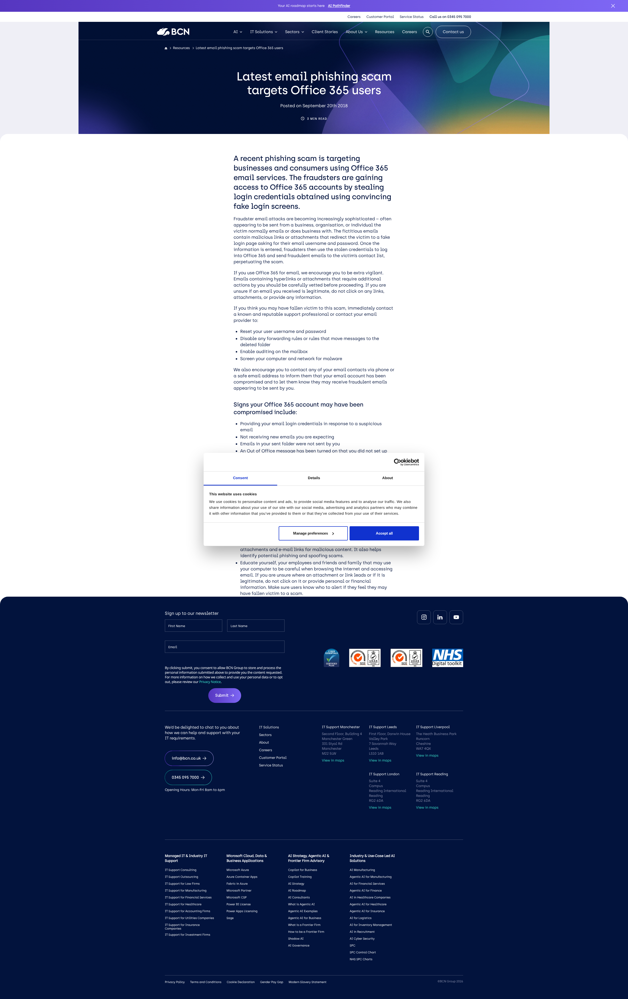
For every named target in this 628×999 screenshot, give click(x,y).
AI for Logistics (361, 918)
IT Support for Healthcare (183, 904)
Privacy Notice (210, 682)
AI (236, 31)
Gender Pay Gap (271, 982)
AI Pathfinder (339, 6)
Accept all (384, 533)
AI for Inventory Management (371, 925)
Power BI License (238, 904)
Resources (384, 31)
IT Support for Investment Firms (187, 934)
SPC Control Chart (363, 952)
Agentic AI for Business (304, 918)
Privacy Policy (175, 982)
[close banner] (613, 6)
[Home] (166, 48)
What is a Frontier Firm (304, 925)
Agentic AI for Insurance (367, 911)
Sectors (292, 31)
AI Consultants (299, 897)
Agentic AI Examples (302, 911)
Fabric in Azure (237, 883)
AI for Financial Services (367, 883)
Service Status (412, 17)
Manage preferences (310, 533)
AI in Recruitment (362, 931)
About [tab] (387, 478)
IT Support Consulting (180, 870)
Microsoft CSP (236, 897)
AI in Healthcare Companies (370, 897)
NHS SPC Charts (361, 959)
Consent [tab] (240, 478)
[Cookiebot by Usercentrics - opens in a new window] (397, 462)
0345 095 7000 (185, 777)
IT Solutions (261, 31)
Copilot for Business (302, 870)
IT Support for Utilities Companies (189, 918)
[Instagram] (424, 617)
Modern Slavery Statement (307, 982)
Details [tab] (314, 478)
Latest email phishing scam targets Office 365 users (239, 48)
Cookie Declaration (241, 982)
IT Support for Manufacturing (186, 890)
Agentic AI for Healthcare (368, 904)
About (264, 742)
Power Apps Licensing (241, 911)
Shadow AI (295, 938)
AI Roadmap (297, 890)
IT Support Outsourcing (181, 877)
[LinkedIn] (440, 617)
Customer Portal (380, 17)
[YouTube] (456, 617)
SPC (352, 945)
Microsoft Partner (238, 890)
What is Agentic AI (301, 904)
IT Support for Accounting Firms (187, 911)
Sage (230, 918)
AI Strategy (296, 883)
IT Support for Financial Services (188, 897)
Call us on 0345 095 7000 (450, 17)
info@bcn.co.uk (186, 758)
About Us (354, 31)
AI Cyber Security (362, 938)
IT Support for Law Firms (182, 883)
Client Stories (325, 31)
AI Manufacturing (362, 870)
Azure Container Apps (241, 877)
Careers (354, 17)
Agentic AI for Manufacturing (371, 877)
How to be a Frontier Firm (306, 931)
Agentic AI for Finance (366, 890)
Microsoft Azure (237, 870)
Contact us (453, 31)
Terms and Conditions (205, 982)
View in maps (333, 760)
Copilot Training (300, 877)
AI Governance (298, 945)
